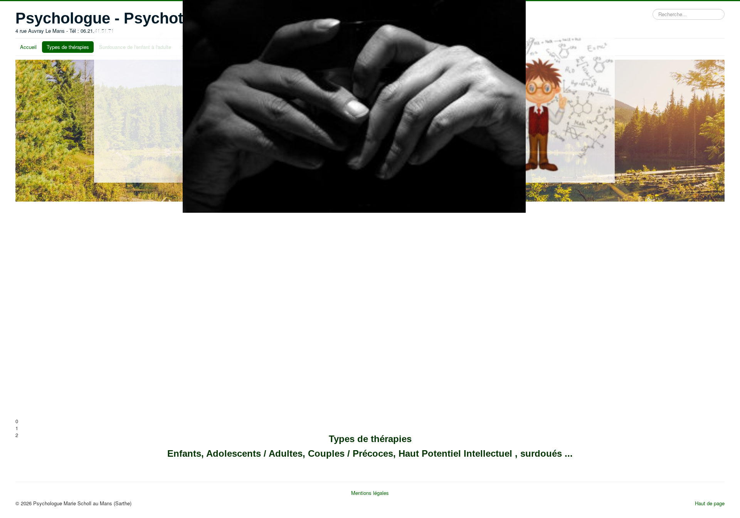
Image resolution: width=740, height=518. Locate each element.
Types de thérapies (68, 46)
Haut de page (710, 503)
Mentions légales (370, 492)
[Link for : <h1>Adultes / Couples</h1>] (186, 311)
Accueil (28, 46)
